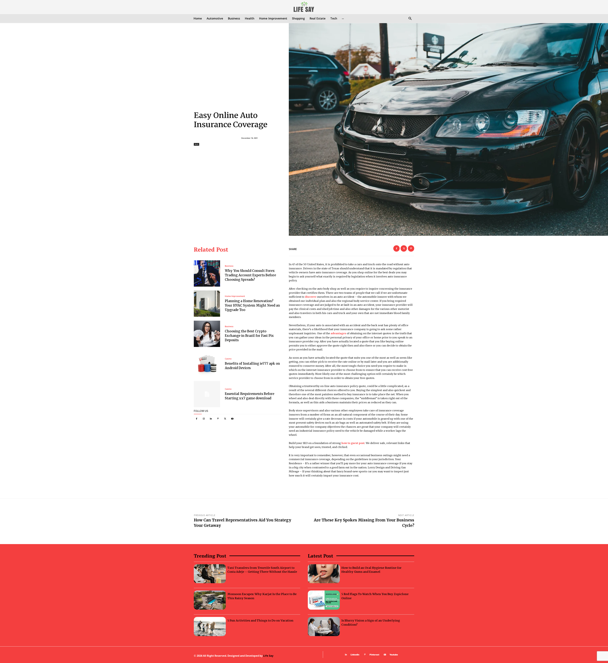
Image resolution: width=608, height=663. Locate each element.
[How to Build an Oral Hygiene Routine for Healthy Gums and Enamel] (324, 573)
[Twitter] (225, 419)
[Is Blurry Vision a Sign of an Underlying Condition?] (324, 626)
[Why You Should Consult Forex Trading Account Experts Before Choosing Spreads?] (207, 273)
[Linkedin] (211, 419)
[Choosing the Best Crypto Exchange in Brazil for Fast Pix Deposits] (207, 334)
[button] (410, 19)
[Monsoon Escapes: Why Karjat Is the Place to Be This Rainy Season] (210, 600)
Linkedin (355, 654)
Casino (228, 359)
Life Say (268, 655)
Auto (196, 144)
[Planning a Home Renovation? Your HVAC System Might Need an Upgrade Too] (207, 304)
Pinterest (374, 654)
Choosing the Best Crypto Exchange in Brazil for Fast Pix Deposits (249, 335)
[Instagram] (203, 419)
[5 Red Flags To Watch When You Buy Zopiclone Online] (324, 600)
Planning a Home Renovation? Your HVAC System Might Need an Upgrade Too (252, 305)
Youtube (394, 654)
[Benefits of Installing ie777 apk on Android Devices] (207, 364)
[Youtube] (232, 419)
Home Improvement (235, 296)
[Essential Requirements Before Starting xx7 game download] (207, 394)
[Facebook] (196, 419)
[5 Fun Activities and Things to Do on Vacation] (210, 626)
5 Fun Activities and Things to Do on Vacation (260, 620)
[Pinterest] (218, 419)
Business (229, 266)
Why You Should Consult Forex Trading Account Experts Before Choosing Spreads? (250, 275)
